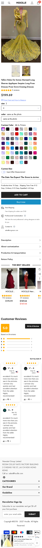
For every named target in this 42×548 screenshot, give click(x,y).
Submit (32, 514)
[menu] (2, 3)
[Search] (9, 3)
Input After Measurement (16, 172)
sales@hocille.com (16, 473)
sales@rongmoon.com (11, 230)
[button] (10, 90)
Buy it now (21, 202)
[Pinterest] (4, 477)
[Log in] (32, 3)
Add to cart (21, 195)
